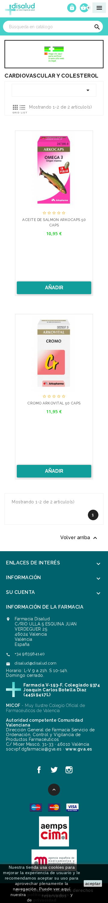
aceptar (93, 883)
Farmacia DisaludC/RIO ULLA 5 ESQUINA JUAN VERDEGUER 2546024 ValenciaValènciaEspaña (46, 631)
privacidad (44, 900)
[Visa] (72, 807)
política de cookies (48, 894)
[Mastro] (36, 807)
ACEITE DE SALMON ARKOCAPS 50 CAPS (54, 222)
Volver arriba (79, 538)
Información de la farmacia (44, 607)
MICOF (13, 705)
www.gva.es (78, 749)
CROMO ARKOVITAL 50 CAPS (54, 403)
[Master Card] (54, 807)
